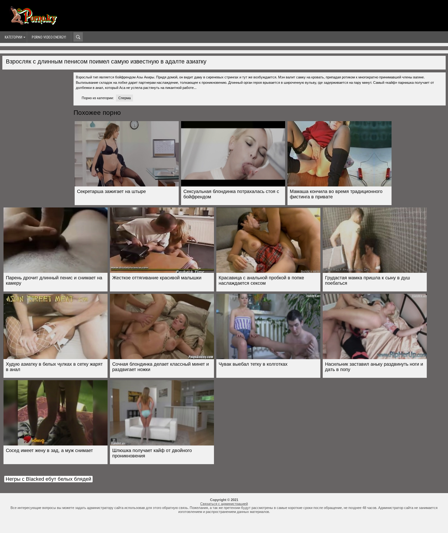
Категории (13, 37)
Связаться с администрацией (224, 504)
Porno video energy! (49, 37)
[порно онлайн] (32, 22)
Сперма (124, 98)
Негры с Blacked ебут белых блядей (48, 479)
